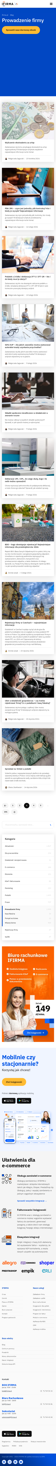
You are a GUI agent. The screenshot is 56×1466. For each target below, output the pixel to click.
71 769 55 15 (47, 1391)
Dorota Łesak (13, 573)
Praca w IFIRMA (7, 1302)
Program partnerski (8, 1317)
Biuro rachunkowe (39, 1302)
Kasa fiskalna (10, 914)
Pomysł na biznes (11, 918)
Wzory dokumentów (9, 1356)
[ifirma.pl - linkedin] (15, 1462)
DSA (20, 1446)
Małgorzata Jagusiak (16, 158)
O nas (4, 1294)
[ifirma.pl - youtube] (21, 1462)
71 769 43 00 (47, 1417)
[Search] (50, 824)
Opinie (4, 1306)
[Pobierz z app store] (8, 1101)
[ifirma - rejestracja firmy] (28, 1263)
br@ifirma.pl (6, 1404)
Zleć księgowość (14, 1082)
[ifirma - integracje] (9, 1263)
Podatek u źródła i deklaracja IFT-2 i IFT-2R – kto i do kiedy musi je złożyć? (28, 277)
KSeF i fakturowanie (12, 881)
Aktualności (9, 846)
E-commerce (10, 867)
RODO (14, 1446)
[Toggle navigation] (51, 4)
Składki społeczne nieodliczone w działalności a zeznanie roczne (26, 414)
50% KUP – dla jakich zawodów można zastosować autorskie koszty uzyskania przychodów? (28, 346)
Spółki (7, 937)
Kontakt (4, 1314)
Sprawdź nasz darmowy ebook (21, 30)
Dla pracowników (11, 853)
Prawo (7, 902)
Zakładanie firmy (39, 1294)
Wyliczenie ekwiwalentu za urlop (20, 142)
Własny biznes (10, 923)
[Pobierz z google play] (24, 1101)
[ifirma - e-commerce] (28, 1271)
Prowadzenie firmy (12, 909)
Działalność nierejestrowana (16, 860)
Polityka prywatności (20, 1442)
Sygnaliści (5, 1446)
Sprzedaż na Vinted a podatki (18, 769)
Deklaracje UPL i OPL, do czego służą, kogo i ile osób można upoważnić (26, 480)
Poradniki (5, 1352)
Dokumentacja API (8, 1364)
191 (5, 812)
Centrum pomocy (8, 1349)
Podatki (8, 895)
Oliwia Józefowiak (15, 787)
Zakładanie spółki (39, 1298)
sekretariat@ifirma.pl (9, 1417)
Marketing (9, 888)
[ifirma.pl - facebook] (4, 1462)
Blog (3, 1345)
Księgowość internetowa (41, 1310)
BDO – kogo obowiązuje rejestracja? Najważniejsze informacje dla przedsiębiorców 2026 (28, 545)
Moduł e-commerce (40, 1317)
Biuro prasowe (7, 1310)
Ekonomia (9, 874)
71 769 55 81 (47, 1404)
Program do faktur (39, 1314)
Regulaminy (6, 1442)
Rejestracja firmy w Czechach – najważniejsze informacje (25, 624)
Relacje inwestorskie (38, 1442)
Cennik (4, 1298)
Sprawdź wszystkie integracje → (32, 1201)
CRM (34, 1325)
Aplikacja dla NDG (39, 1321)
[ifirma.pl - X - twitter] (10, 1462)
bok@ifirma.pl (7, 1391)
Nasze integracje (8, 1360)
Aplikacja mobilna (39, 1329)
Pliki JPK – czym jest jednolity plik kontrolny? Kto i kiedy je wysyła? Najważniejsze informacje (27, 209)
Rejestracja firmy (11, 930)
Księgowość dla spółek (41, 1306)
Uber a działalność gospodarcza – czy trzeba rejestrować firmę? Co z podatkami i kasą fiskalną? (27, 702)
